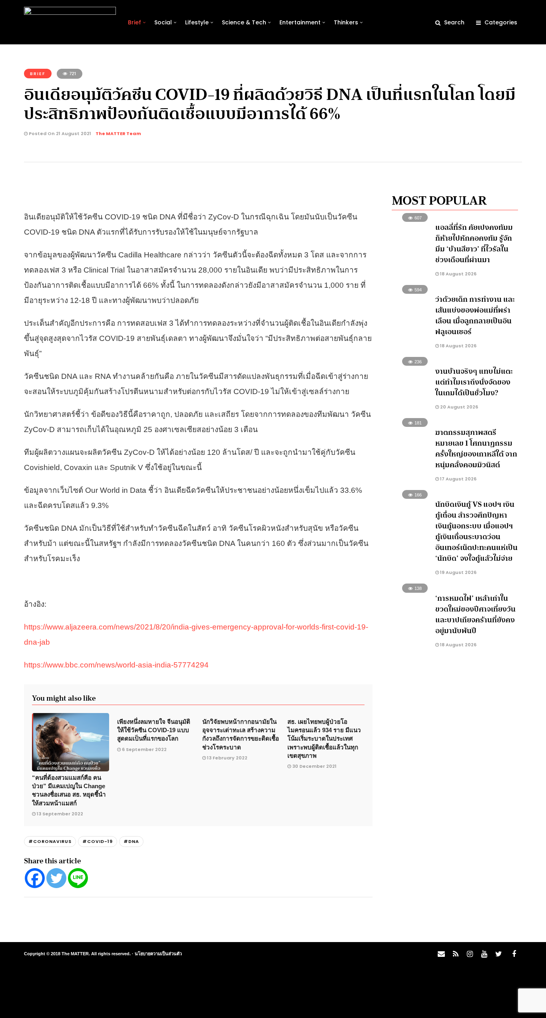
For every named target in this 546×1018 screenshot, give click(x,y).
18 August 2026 (457, 274)
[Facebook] (35, 878)
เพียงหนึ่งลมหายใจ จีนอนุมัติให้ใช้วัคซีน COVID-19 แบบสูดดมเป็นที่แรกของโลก (153, 730)
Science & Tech (244, 22)
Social (163, 22)
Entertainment (300, 22)
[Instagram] (469, 954)
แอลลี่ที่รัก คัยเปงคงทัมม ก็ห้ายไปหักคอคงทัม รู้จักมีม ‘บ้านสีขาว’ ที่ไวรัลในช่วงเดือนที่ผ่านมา (474, 243)
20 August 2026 (458, 407)
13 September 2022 (60, 814)
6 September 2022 (144, 749)
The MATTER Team (118, 133)
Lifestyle (197, 22)
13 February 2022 (227, 758)
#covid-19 (97, 841)
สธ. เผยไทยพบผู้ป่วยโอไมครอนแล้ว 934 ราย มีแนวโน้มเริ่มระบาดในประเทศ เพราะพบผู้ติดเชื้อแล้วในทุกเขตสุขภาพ (324, 738)
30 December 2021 (314, 766)
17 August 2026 (457, 479)
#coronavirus (50, 841)
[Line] (78, 878)
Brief (134, 22)
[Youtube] (484, 954)
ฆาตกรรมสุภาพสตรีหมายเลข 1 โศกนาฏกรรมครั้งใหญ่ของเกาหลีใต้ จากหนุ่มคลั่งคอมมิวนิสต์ (476, 448)
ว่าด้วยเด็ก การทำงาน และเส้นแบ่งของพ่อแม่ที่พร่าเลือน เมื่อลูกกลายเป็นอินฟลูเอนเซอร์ (475, 315)
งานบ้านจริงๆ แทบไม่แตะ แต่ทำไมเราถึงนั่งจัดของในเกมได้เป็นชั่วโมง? (474, 382)
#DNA (131, 841)
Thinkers (346, 22)
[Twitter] (56, 878)
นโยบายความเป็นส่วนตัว (158, 953)
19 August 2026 (457, 572)
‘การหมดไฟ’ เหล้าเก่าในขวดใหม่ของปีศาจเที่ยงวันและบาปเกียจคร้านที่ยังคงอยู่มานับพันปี (475, 614)
